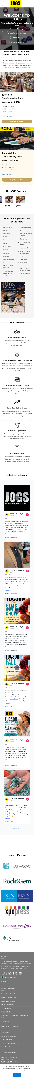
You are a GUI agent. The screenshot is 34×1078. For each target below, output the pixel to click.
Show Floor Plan (6, 1008)
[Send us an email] (13, 973)
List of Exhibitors (6, 1012)
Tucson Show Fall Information (11, 994)
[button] (4, 3)
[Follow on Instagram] (6, 973)
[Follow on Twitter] (10, 973)
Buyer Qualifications (8, 1001)
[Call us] (16, 973)
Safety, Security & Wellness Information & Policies (14, 1017)
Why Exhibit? (5, 1032)
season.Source (14, 699)
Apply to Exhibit (6, 1039)
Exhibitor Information (8, 1036)
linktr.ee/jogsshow (10, 977)
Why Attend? (5, 1021)
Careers (4, 981)
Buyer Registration (7, 1004)
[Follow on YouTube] (20, 973)
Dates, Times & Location (9, 997)
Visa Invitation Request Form (10, 1043)
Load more (16, 828)
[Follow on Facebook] (3, 973)
